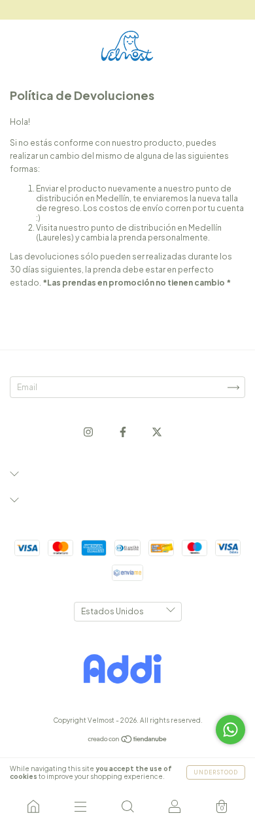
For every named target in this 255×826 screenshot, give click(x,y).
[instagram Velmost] (88, 432)
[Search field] (127, 806)
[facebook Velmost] (123, 432)
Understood (216, 772)
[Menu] (80, 806)
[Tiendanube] (128, 741)
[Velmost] (33, 806)
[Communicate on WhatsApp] (230, 729)
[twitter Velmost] (157, 432)
